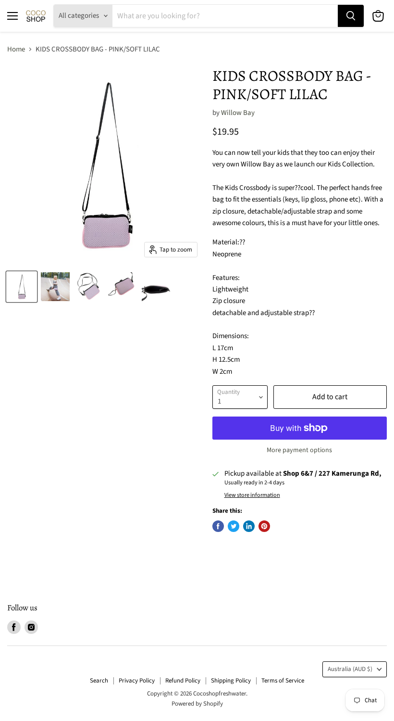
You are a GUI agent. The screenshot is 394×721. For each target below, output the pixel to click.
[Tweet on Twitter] (233, 526)
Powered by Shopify (197, 703)
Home (16, 49)
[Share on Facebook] (218, 526)
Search (99, 680)
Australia (350, 669)
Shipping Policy (231, 680)
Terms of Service (282, 680)
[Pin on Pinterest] (264, 526)
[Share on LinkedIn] (249, 526)
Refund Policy (182, 680)
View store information (252, 495)
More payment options (299, 450)
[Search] (351, 16)
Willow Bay (238, 113)
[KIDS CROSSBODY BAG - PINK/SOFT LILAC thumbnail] (21, 286)
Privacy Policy (137, 680)
